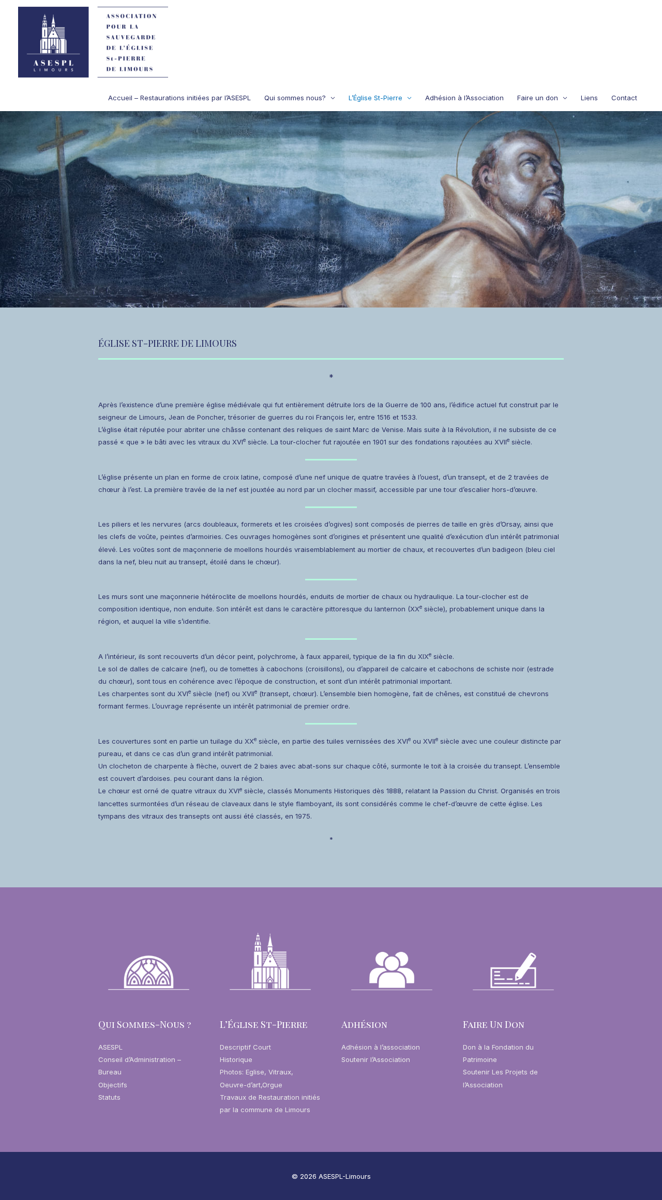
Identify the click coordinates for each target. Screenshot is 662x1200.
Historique (236, 1059)
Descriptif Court (245, 1047)
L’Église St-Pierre (375, 98)
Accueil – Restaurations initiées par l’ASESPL (179, 98)
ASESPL (110, 1047)
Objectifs (112, 1085)
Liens (589, 98)
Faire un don (537, 98)
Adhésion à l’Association (464, 98)
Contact (624, 98)
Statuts (109, 1097)
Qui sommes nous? (295, 98)
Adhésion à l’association (380, 1047)
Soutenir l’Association (375, 1059)
